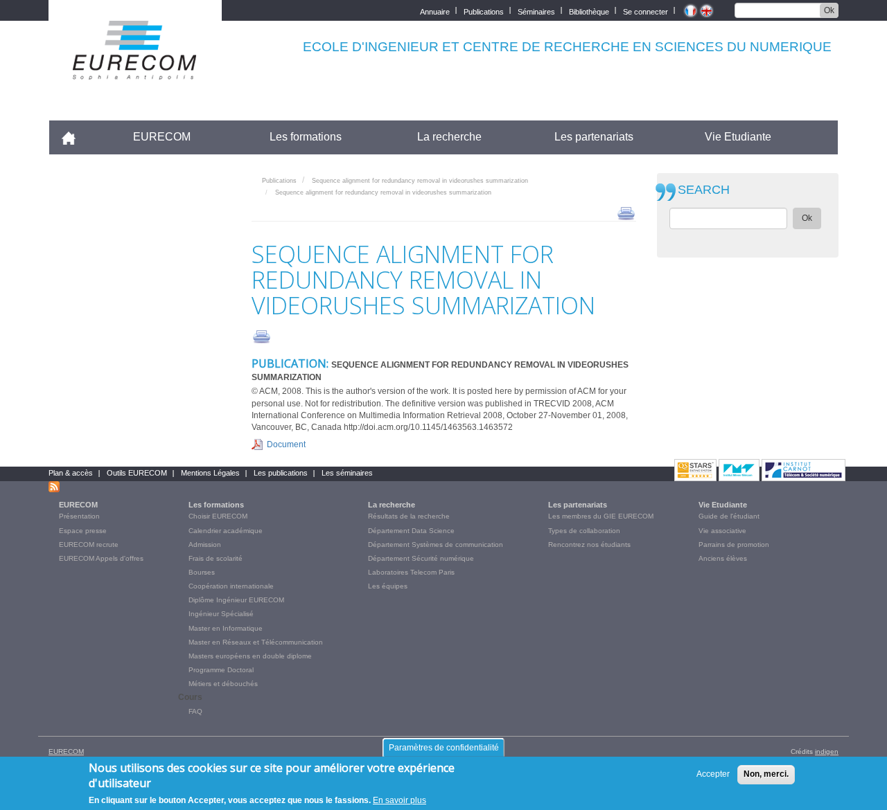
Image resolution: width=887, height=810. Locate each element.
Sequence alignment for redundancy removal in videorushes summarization (420, 180)
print (626, 212)
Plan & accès (71, 473)
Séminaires (536, 11)
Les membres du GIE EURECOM (600, 516)
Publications (484, 11)
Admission (204, 544)
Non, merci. (766, 774)
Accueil (74, 137)
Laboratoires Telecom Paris (411, 572)
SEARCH (704, 190)
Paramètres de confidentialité (444, 748)
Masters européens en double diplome (250, 656)
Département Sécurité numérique (421, 558)
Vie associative (722, 530)
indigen (826, 751)
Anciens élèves (723, 558)
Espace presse (83, 530)
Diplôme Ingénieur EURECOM (236, 600)
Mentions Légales (210, 473)
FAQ (195, 711)
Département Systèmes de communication (435, 544)
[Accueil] (135, 70)
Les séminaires (347, 473)
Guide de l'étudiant (729, 516)
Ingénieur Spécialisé (221, 614)
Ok (829, 10)
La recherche (449, 137)
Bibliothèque (589, 11)
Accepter (713, 774)
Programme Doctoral (221, 670)
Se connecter (645, 11)
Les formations (306, 137)
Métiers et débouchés (223, 683)
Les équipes (387, 586)
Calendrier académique (225, 530)
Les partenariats (593, 137)
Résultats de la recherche (409, 516)
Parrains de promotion (734, 544)
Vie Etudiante (738, 137)
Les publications (281, 473)
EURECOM (162, 137)
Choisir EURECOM (217, 516)
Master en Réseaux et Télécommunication (255, 642)
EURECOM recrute (88, 544)
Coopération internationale (231, 586)
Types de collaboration (584, 530)
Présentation (79, 516)
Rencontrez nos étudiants (589, 544)
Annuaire (435, 11)
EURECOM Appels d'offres (101, 558)
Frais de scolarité (215, 558)
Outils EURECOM (137, 473)
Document (286, 444)
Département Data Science (411, 530)
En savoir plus (399, 800)
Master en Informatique (225, 628)
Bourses (201, 572)
